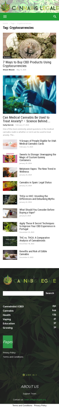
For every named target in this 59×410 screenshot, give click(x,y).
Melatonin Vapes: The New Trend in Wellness (37, 170)
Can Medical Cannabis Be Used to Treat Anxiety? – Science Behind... (26, 119)
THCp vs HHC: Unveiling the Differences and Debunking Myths (37, 197)
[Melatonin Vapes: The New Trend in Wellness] (10, 172)
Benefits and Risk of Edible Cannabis (33, 253)
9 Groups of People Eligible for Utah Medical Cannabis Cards (37, 142)
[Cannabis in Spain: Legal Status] (10, 186)
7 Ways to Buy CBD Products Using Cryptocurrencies (27, 64)
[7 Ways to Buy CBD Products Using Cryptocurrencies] (29, 46)
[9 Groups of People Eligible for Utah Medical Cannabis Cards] (10, 144)
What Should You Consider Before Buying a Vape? (36, 211)
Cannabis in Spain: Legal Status (35, 182)
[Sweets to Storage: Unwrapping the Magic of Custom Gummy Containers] (10, 158)
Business (7, 57)
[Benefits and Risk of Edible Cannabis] (10, 255)
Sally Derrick (8, 125)
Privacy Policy (9, 352)
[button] (4, 16)
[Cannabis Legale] (29, 6)
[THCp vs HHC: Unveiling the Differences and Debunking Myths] (10, 200)
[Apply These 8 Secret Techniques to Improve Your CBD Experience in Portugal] (10, 227)
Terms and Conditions (13, 356)
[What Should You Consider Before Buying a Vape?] (10, 213)
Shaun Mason (9, 70)
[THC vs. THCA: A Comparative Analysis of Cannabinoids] (10, 241)
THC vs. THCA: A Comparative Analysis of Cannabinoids (34, 239)
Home (5, 23)
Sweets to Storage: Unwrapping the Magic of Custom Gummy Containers (37, 157)
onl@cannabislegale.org (35, 399)
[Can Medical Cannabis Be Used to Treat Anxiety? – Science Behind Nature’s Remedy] (29, 94)
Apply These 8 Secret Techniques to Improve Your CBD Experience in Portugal (37, 226)
